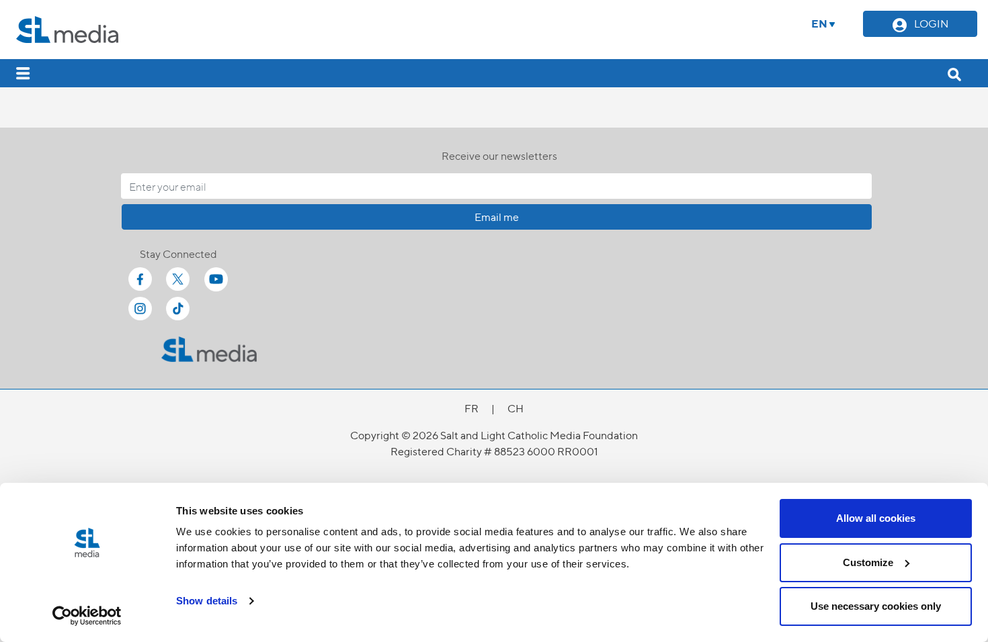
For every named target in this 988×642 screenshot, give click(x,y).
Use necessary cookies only (876, 606)
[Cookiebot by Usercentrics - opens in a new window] (87, 616)
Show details (206, 600)
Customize (868, 562)
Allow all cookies (875, 518)
